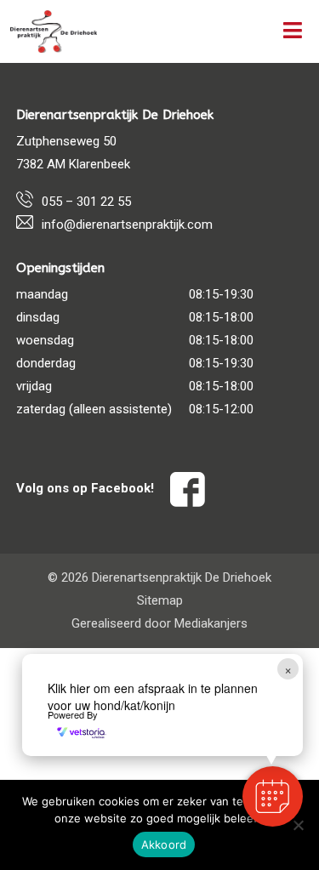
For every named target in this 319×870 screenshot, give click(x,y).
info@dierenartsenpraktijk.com (127, 224)
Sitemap (160, 600)
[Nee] (297, 824)
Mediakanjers (211, 623)
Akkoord (164, 844)
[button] (272, 796)
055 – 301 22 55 (86, 201)
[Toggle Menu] (292, 31)
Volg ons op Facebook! (86, 488)
